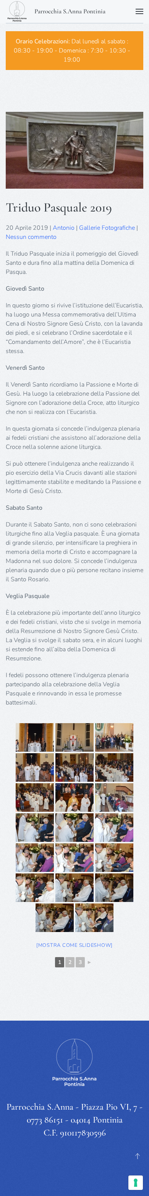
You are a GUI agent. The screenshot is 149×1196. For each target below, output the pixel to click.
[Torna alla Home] (17, 11)
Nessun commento (31, 237)
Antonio (63, 228)
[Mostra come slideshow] (74, 945)
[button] (139, 11)
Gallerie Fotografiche (107, 228)
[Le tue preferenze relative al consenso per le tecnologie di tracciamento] (135, 1182)
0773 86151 (45, 1119)
